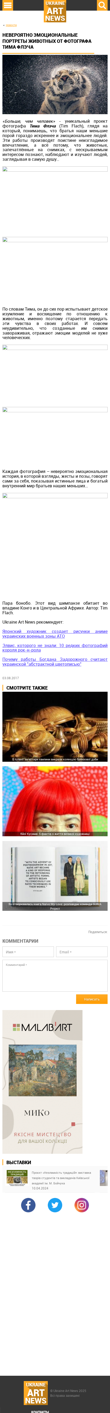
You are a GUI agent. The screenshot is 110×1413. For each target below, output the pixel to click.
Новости (11, 25)
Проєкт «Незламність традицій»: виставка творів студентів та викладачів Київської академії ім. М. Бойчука (61, 1178)
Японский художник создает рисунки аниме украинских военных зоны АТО (55, 633)
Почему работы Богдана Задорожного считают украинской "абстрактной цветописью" (55, 661)
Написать (92, 999)
